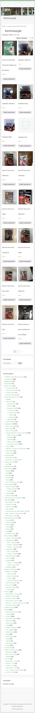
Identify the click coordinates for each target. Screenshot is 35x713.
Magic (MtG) (7, 500)
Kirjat (7, 625)
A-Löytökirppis (8, 379)
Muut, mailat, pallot (11, 654)
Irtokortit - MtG (10, 506)
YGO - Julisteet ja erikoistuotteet (15, 670)
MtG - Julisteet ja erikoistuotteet (14, 513)
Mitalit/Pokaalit (10, 632)
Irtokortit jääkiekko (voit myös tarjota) (16, 433)
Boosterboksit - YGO (11, 661)
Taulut (7, 638)
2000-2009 (10, 437)
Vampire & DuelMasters (13, 580)
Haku (20, 363)
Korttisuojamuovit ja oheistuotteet (13, 497)
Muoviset (8, 529)
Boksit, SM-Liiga (10, 430)
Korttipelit (8, 493)
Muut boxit (9, 558)
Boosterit (9, 589)
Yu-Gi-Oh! (7, 659)
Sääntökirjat (12, 417)
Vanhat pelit (10, 491)
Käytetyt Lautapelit (11, 486)
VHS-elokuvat (9, 643)
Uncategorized (8, 647)
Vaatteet (8, 641)
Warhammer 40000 (12, 408)
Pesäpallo (8, 560)
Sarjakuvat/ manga (9, 607)
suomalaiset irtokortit (13, 444)
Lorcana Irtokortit (10, 392)
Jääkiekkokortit (8, 424)
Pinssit (8, 480)
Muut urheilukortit (9, 536)
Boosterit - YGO (10, 663)
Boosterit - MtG (10, 504)
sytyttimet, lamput (11, 533)
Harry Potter (10, 574)
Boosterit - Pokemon (11, 596)
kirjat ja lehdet (9, 450)
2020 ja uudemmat (12, 442)
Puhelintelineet (10, 636)
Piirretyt (8, 477)
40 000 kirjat (12, 410)
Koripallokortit (9, 549)
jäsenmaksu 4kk (10, 457)
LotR (7, 399)
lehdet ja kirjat (9, 652)
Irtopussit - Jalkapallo (13, 547)
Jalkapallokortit (10, 540)
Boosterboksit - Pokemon (13, 594)
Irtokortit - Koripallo (12, 553)
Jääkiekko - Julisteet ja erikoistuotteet (16, 448)
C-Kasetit (8, 614)
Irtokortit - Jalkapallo (12, 544)
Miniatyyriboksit (11, 404)
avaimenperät (9, 522)
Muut (7, 473)
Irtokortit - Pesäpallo (12, 562)
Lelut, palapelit (10, 629)
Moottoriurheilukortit (11, 556)
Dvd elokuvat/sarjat (11, 618)
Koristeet (8, 524)
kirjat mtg (8, 509)
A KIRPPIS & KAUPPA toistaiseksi (14, 377)
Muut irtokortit (9, 585)
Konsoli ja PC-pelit (9, 462)
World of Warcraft (10, 421)
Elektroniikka (9, 621)
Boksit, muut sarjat (11, 426)
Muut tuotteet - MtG (11, 515)
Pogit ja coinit (9, 453)
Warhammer (9, 401)
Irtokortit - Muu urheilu (12, 538)
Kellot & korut (9, 623)
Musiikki (8, 471)
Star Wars (10, 578)
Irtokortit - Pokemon (11, 598)
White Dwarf (10, 419)
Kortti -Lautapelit (8, 484)
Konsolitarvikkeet (9, 466)
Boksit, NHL (9, 428)
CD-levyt (8, 616)
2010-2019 (10, 439)
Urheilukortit (9, 567)
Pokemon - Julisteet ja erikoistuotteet (16, 603)
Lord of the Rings (12, 576)
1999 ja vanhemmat (12, 435)
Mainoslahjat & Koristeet (11, 518)
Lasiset (8, 527)
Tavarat (6, 609)
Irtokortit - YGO (10, 665)
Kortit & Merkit (8, 468)
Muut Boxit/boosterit (11, 583)
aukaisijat (8, 520)
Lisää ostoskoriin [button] (9, 79)
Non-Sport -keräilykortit (10, 569)
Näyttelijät (8, 475)
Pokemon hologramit (11, 605)
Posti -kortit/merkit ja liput (13, 482)
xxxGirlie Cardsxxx (11, 587)
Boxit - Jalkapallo (12, 542)
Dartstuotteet (7, 383)
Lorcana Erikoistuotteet (12, 390)
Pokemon (7, 591)
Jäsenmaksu (7, 455)
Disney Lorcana (8, 386)
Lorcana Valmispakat (11, 395)
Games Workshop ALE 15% (12, 397)
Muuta (7, 634)
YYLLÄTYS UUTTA (9, 672)
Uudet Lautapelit (10, 495)
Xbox (7, 464)
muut (7, 531)
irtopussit (8, 446)
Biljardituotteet (8, 381)
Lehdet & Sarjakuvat (11, 627)
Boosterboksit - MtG (11, 502)
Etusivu (4, 26)
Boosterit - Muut (10, 571)
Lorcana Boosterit (10, 388)
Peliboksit (10, 406)
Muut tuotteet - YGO (11, 668)
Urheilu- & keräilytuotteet (11, 650)
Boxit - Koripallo (11, 551)
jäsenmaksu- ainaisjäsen (12, 459)
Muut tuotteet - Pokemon (12, 600)
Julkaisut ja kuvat (12, 565)
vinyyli (7, 645)
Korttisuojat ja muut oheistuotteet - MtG (16, 511)
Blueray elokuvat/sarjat (12, 612)
